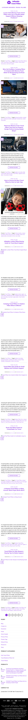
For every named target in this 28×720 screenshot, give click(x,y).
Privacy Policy (4, 636)
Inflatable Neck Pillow (5, 544)
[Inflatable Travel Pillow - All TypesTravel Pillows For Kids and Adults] (14, 2)
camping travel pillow (7, 118)
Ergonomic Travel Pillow (10, 420)
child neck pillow (18, 233)
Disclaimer (3, 628)
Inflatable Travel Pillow (19, 607)
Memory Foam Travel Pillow (12, 173)
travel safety (17, 235)
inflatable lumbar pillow (19, 295)
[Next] (21, 615)
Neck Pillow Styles (13, 544)
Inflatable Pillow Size (20, 420)
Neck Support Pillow (10, 608)
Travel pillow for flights (8, 174)
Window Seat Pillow (17, 610)
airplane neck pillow (19, 172)
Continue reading (14, 56)
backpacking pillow (18, 117)
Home (2, 631)
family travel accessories (10, 234)
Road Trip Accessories (10, 483)
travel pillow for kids (11, 235)
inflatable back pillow (11, 295)
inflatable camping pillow (6, 361)
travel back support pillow (13, 296)
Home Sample (4, 634)
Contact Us (3, 626)
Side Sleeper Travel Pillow (19, 608)
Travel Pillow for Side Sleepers (7, 610)
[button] (2, 2)
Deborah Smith (20, 21)
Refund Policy (4, 642)
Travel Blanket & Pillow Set (7, 658)
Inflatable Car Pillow (10, 481)
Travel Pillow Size (19, 422)
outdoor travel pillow (15, 361)
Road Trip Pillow (19, 483)
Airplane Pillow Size (19, 419)
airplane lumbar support (19, 294)
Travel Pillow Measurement (10, 422)
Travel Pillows (8, 60)
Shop (2, 647)
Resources (3, 644)
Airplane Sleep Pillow (19, 60)
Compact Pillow (21, 359)
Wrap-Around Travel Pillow (15, 545)
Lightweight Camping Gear (17, 118)
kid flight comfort (19, 234)
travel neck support (10, 63)
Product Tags (4, 639)
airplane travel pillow (19, 358)
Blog (2, 623)
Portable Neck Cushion (13, 62)
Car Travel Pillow (18, 480)
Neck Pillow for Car (18, 481)
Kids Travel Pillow (5, 655)
